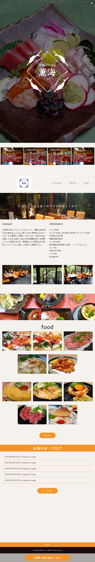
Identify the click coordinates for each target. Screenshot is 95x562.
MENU (72, 183)
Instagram (53, 256)
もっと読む (47, 490)
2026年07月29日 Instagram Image (20, 480)
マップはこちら (80, 244)
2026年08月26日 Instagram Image (20, 457)
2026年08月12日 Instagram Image (20, 468)
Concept (57, 183)
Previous (3, 71)
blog (86, 183)
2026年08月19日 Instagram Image (20, 462)
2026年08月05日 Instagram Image (20, 474)
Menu (47, 545)
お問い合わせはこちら (47, 557)
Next (92, 71)
